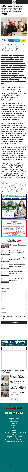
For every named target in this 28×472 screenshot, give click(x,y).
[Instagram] (10, 413)
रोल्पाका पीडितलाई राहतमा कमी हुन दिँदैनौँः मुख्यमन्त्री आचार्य (17, 259)
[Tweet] (17, 40)
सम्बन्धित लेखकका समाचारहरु (14, 241)
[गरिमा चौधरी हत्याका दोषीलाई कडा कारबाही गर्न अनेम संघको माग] (5, 266)
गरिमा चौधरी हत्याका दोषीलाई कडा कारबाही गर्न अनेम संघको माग (17, 266)
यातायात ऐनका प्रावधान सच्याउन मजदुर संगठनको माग (16, 279)
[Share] (11, 40)
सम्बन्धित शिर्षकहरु (11, 240)
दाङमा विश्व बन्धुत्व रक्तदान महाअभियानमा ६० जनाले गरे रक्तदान (17, 245)
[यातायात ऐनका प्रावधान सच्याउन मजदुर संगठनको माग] (5, 280)
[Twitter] (17, 413)
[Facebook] (6, 413)
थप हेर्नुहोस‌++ (13, 399)
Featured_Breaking (5, 247)
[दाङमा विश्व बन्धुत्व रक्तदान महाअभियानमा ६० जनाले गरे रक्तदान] (5, 245)
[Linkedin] (14, 413)
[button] (26, 2)
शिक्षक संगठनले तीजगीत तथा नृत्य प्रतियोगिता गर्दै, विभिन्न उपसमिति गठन (17, 253)
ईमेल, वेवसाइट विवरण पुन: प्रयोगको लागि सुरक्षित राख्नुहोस (13, 317)
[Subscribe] (23, 40)
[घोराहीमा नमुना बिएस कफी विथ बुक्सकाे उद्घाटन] (5, 273)
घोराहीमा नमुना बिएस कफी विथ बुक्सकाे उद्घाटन (16, 272)
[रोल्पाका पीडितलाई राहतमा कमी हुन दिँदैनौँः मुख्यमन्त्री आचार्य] (5, 259)
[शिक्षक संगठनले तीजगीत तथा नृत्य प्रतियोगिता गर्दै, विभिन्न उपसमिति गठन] (5, 252)
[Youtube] (21, 413)
